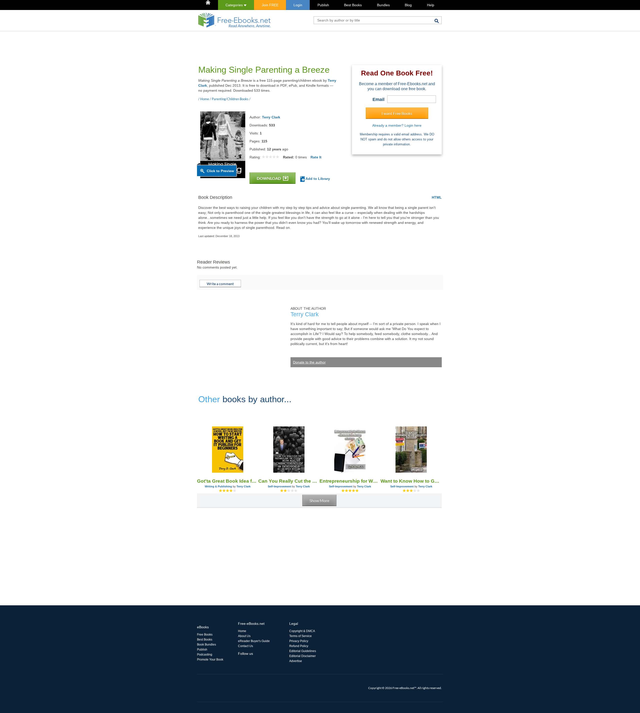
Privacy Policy (298, 641)
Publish (323, 5)
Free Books (204, 634)
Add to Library (317, 179)
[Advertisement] (288, 42)
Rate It (316, 157)
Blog (408, 5)
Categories (235, 5)
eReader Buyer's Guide (254, 641)
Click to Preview (220, 171)
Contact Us (245, 646)
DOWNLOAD (269, 178)
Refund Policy (298, 646)
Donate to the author (309, 362)
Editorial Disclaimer (302, 656)
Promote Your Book (210, 659)
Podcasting (204, 654)
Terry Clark (271, 117)
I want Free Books (397, 113)
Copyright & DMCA (302, 631)
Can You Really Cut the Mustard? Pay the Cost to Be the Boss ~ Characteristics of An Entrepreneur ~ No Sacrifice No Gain (289, 481)
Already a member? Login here (397, 125)
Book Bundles (206, 644)
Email (378, 99)
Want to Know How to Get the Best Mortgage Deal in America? (411, 481)
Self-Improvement (279, 486)
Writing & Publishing (218, 486)
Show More (319, 500)
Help (430, 5)
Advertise (295, 661)
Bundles (383, 5)
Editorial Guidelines (302, 651)
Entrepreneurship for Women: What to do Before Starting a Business (350, 481)
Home (242, 631)
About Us (244, 636)
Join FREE (270, 5)
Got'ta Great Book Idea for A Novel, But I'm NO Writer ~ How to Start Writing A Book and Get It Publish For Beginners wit (227, 481)
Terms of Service (300, 636)
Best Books (353, 5)
